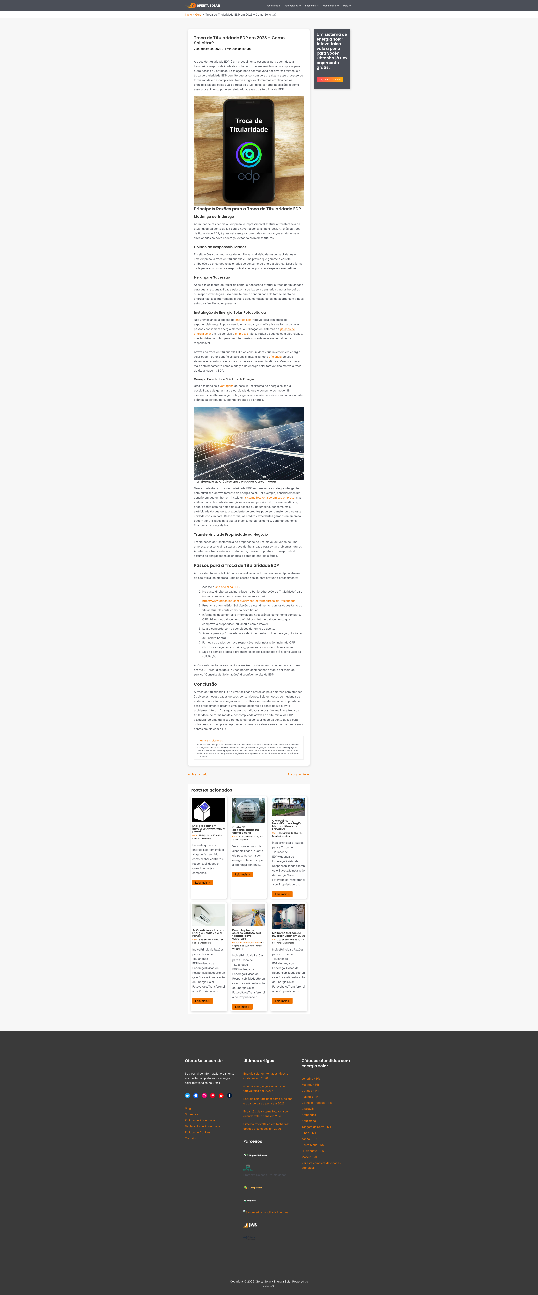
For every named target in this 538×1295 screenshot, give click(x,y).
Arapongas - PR (312, 1115)
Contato (190, 1138)
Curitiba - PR (310, 1090)
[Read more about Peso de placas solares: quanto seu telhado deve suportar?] (248, 915)
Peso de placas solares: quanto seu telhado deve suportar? (246, 934)
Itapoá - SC (309, 1139)
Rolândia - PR (311, 1096)
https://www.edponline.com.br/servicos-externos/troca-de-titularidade (248, 601)
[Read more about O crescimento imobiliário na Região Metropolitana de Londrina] (288, 807)
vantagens (226, 386)
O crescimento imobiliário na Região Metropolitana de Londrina (287, 825)
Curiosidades (244, 942)
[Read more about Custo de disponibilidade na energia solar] (248, 810)
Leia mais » (202, 882)
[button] (299, 6)
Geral (194, 835)
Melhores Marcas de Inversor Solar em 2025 (288, 934)
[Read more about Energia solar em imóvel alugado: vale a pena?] (208, 809)
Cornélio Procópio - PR (317, 1102)
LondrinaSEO (269, 1286)
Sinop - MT (309, 1133)
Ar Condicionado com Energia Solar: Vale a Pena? (208, 933)
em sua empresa (283, 497)
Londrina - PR (311, 1078)
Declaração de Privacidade (202, 1126)
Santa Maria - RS (313, 1145)
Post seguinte (298, 774)
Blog (188, 1108)
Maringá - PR (310, 1084)
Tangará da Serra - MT (316, 1127)
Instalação (256, 942)
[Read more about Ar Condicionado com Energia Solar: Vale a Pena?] (208, 915)
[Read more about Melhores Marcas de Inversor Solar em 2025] (288, 916)
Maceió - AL (310, 1157)
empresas (241, 333)
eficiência (275, 356)
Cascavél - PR (311, 1108)
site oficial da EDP (227, 587)
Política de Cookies (197, 1132)
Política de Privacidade (200, 1120)
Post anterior (198, 774)
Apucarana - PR (312, 1121)
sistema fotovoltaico (258, 497)
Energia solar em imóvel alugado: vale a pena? (208, 828)
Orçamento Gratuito (330, 79)
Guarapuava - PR (313, 1151)
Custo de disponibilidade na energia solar (245, 830)
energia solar (243, 319)
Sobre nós (191, 1114)
